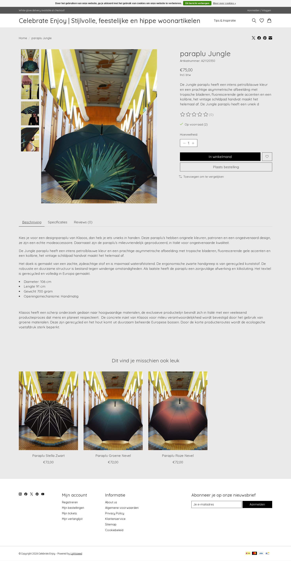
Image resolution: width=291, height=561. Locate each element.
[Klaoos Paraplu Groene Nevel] (113, 410)
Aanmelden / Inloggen (259, 10)
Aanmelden (257, 504)
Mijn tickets (69, 513)
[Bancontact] (267, 553)
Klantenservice (115, 519)
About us (111, 502)
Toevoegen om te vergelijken (203, 176)
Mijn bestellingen (73, 508)
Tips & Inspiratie (225, 20)
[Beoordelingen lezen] (194, 114)
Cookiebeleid (114, 530)
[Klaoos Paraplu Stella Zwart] (48, 410)
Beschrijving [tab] (31, 222)
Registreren (70, 502)
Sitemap (110, 524)
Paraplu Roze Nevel (178, 455)
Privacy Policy (114, 513)
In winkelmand (220, 156)
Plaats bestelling (226, 167)
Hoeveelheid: (189, 134)
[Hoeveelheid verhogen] (193, 143)
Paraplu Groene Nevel (113, 455)
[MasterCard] (254, 553)
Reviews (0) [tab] (83, 222)
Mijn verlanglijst (72, 519)
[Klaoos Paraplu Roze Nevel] (177, 410)
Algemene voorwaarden (122, 508)
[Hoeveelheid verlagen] (184, 143)
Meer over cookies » (224, 3)
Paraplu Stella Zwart (48, 455)
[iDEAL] (247, 553)
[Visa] (261, 553)
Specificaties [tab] (57, 222)
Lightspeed (76, 553)
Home (23, 38)
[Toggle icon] (254, 20)
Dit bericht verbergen (197, 3)
